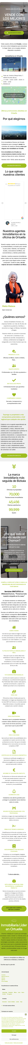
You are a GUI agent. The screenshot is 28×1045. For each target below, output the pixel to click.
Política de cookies (9, 1042)
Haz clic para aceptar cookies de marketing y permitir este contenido (14, 95)
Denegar (14, 1035)
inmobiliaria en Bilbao (16, 957)
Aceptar (14, 1031)
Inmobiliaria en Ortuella (14, 56)
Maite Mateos (8, 306)
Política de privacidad (18, 1042)
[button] (26, 1014)
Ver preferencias (14, 1039)
